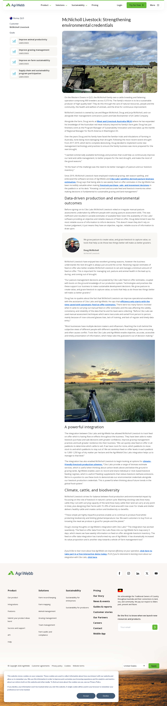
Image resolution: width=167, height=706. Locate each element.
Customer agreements (41, 666)
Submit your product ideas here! (19, 619)
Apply (154, 666)
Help (10, 642)
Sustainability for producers (77, 607)
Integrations (13, 604)
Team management (47, 625)
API (9, 635)
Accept (86, 696)
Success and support (16, 628)
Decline (106, 696)
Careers (97, 622)
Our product (13, 597)
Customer (14, 23)
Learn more (24, 42)
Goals (12, 32)
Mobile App (99, 633)
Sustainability (78, 5)
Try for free (135, 5)
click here (92, 557)
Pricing (95, 5)
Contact (97, 628)
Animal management (47, 611)
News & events (101, 601)
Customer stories (102, 612)
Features (11, 611)
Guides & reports (102, 606)
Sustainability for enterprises (73, 599)
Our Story (98, 595)
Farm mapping (44, 604)
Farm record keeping (47, 597)
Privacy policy (57, 666)
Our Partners (100, 617)
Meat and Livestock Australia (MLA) (114, 121)
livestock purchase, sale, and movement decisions (124, 185)
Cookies (67, 666)
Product (45, 5)
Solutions (60, 5)
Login (119, 5)
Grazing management (48, 618)
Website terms (78, 666)
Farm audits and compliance (45, 633)
